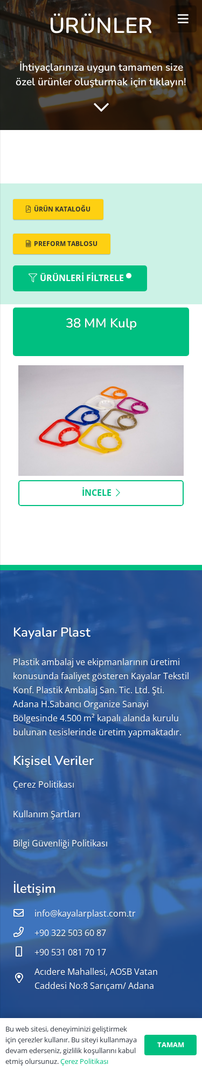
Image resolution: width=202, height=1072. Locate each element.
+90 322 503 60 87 (70, 933)
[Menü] (183, 18)
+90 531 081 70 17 (70, 952)
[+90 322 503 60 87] (23, 933)
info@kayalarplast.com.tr (85, 913)
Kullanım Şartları (46, 814)
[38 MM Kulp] (101, 372)
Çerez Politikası (43, 784)
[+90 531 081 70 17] (23, 952)
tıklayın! (167, 82)
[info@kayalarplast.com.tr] (23, 913)
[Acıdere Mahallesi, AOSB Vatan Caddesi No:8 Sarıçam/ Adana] (23, 979)
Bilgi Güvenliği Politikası (60, 843)
